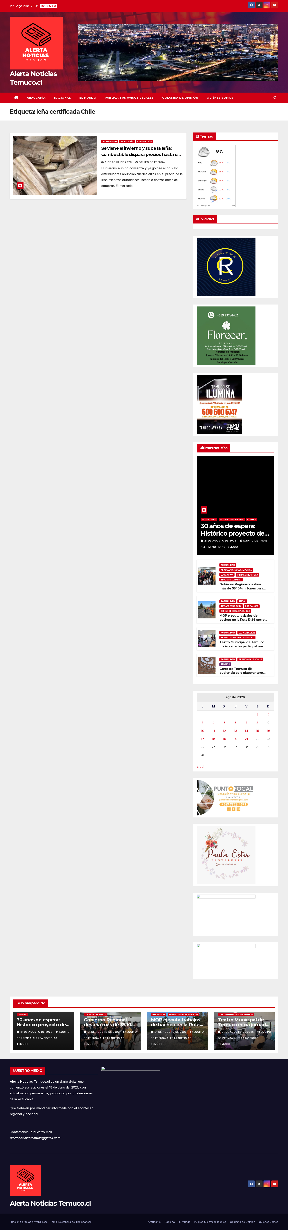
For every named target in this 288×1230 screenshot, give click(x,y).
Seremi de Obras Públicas (235, 611)
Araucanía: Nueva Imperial (236, 570)
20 (235, 739)
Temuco (225, 664)
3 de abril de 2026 (119, 162)
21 (246, 739)
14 (246, 731)
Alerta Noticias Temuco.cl (50, 1203)
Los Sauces (251, 606)
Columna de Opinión (180, 97)
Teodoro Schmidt (231, 580)
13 (235, 731)
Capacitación (247, 633)
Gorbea (251, 519)
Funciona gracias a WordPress (29, 1221)
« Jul (200, 767)
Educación (227, 575)
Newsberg (64, 1221)
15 (257, 731)
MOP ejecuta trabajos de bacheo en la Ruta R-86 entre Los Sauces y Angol (241, 620)
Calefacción (144, 141)
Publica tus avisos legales (129, 97)
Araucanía (36, 97)
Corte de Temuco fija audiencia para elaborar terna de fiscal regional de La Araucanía (242, 675)
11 (213, 731)
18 (213, 739)
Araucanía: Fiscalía (250, 659)
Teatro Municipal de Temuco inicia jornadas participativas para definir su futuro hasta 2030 (241, 648)
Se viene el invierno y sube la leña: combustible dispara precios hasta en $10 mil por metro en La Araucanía (140, 154)
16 (268, 731)
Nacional (62, 97)
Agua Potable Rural (232, 519)
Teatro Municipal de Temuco (237, 637)
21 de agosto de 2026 (220, 540)
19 (224, 739)
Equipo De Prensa (152, 162)
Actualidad (109, 141)
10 (202, 731)
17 (202, 739)
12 (224, 731)
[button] (275, 98)
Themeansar (83, 1221)
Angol (242, 601)
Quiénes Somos (220, 97)
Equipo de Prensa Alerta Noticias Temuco (43, 1037)
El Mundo (87, 97)
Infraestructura (247, 575)
